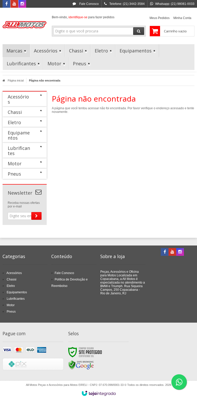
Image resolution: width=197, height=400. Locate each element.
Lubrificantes (16, 299)
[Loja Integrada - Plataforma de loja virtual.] (99, 393)
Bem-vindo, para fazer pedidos (83, 17)
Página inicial (16, 80)
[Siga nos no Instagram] (22, 4)
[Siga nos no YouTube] (172, 252)
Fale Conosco (88, 4)
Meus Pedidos (160, 18)
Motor (11, 305)
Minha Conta (182, 18)
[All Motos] (25, 24)
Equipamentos (17, 292)
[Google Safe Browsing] (81, 365)
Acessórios (14, 273)
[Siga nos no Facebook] (6, 4)
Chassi (11, 279)
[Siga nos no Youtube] (14, 4)
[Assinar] (36, 216)
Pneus (11, 311)
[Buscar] (138, 31)
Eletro (11, 286)
